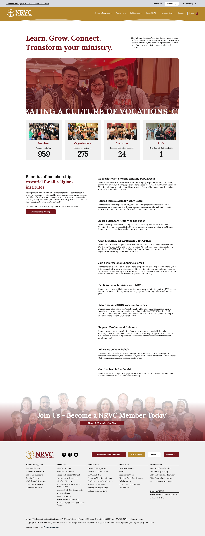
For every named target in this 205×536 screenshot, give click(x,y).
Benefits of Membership (160, 468)
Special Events (32, 478)
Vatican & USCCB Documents (70, 490)
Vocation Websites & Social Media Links (69, 485)
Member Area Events (35, 471)
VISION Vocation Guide (98, 471)
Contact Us (157, 4)
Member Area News (96, 484)
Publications (93, 464)
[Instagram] (64, 455)
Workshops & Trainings (36, 481)
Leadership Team (126, 475)
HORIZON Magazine (97, 468)
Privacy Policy (82, 522)
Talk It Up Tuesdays (34, 475)
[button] (197, 13)
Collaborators (125, 481)
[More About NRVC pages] (157, 13)
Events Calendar (33, 468)
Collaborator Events (34, 484)
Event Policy (95, 522)
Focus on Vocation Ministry (100, 478)
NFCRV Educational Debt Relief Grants (70, 504)
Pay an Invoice (147, 522)
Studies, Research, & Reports (100, 481)
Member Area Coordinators (131, 478)
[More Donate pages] (185, 13)
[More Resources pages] (125, 13)
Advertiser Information (98, 487)
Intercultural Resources (67, 478)
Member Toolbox (64, 468)
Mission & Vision (126, 468)
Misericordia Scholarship (68, 499)
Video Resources (64, 496)
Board (121, 471)
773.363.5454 (121, 519)
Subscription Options (97, 491)
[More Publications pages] (141, 13)
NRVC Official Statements (130, 484)
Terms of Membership (112, 522)
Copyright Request (131, 522)
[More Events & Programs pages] (111, 13)
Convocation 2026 (34, 487)
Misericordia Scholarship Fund (163, 494)
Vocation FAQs (63, 493)
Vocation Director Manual (68, 475)
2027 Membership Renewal (162, 481)
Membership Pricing (159, 471)
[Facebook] (70, 455)
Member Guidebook (66, 471)
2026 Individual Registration (162, 475)
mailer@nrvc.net (135, 519)
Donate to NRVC (157, 498)
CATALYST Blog (94, 475)
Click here (27, 3)
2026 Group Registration (161, 478)
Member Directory (65, 481)
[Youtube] (76, 455)
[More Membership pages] (173, 13)
